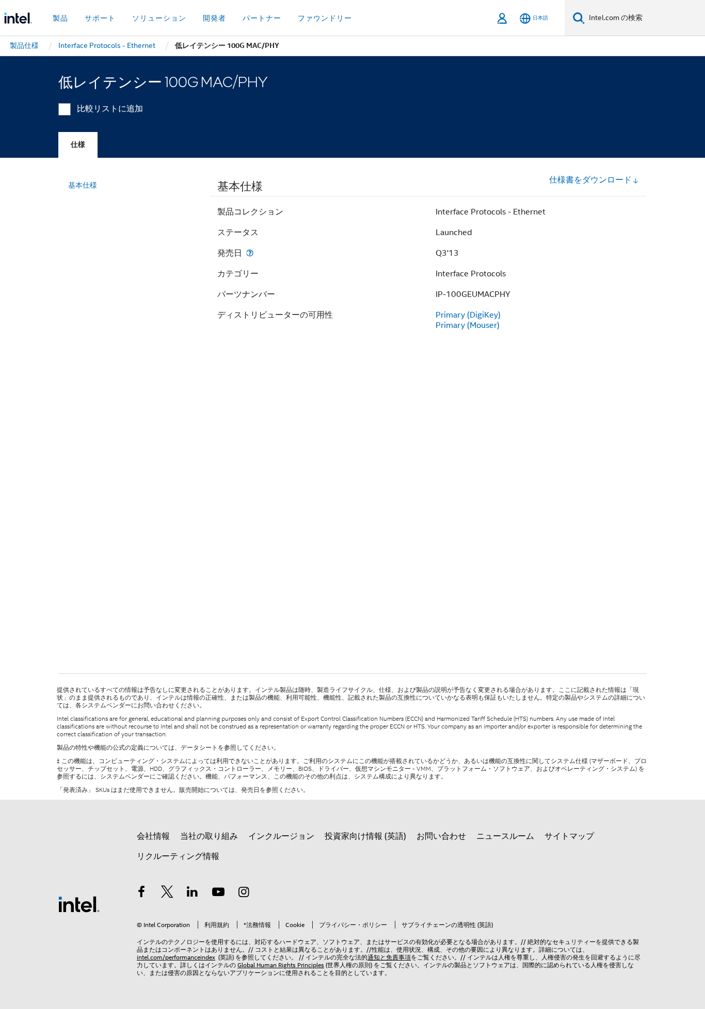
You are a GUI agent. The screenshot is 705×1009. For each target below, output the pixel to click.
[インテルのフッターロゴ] (79, 904)
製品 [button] (60, 18)
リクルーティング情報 (178, 856)
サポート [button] (100, 18)
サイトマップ (569, 836)
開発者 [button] (214, 18)
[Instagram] (243, 893)
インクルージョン (281, 836)
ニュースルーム (505, 836)
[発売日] (249, 253)
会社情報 (153, 836)
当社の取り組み (209, 836)
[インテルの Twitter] (167, 893)
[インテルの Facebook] (141, 893)
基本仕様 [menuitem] (82, 185)
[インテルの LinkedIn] (192, 893)
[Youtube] (218, 893)
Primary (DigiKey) (468, 315)
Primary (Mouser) (468, 325)
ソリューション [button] (159, 18)
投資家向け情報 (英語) (365, 836)
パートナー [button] (262, 18)
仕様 (78, 145)
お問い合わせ (441, 836)
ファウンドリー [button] (325, 18)
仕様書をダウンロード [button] (590, 180)
